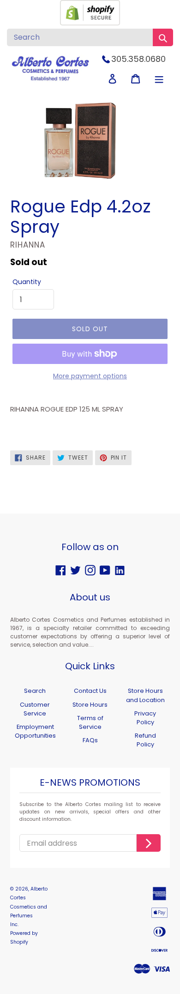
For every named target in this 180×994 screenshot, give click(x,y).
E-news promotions (90, 783)
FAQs (90, 740)
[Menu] (159, 79)
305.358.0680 (138, 59)
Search (35, 691)
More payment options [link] (90, 376)
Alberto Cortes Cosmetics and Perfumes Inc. (29, 906)
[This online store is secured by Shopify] (90, 23)
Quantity (26, 281)
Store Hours (90, 705)
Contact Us (90, 691)
